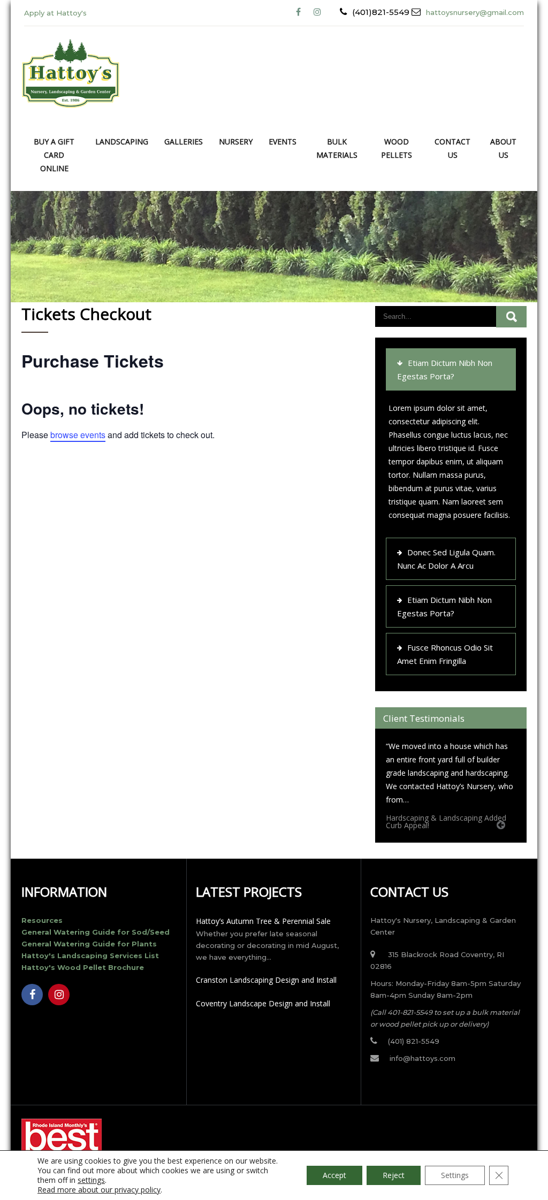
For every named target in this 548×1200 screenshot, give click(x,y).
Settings (455, 1175)
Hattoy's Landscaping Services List (90, 955)
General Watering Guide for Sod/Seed (95, 932)
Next (515, 837)
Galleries (183, 141)
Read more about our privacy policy (99, 1189)
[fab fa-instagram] (317, 12)
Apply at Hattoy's (55, 13)
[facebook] (298, 12)
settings (91, 1180)
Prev (505, 837)
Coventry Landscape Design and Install (263, 1003)
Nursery (236, 141)
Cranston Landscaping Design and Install (266, 980)
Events (282, 141)
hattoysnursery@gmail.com (475, 12)
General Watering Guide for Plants (89, 943)
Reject (394, 1175)
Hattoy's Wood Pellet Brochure (82, 967)
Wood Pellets (396, 148)
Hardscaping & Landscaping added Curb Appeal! (446, 821)
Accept (334, 1175)
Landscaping (121, 141)
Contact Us (452, 148)
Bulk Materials (336, 148)
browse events (77, 435)
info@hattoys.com (422, 1058)
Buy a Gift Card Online (54, 154)
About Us (503, 148)
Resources (42, 920)
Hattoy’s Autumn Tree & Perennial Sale (263, 921)
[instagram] (59, 994)
